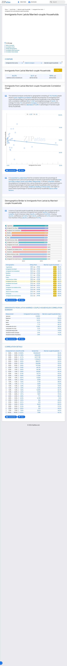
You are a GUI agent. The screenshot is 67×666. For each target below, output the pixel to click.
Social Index (12, 9)
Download (58, 111)
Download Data (12, 170)
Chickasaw (8, 293)
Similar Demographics (11, 48)
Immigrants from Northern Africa (13, 287)
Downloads (34, 2)
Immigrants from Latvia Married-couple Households (17, 11)
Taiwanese (8, 289)
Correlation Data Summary (12, 50)
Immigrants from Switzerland (12, 271)
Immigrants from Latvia (37, 9)
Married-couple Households (24, 9)
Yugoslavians (9, 267)
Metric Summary (10, 45)
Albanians (8, 275)
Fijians (7, 277)
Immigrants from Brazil (11, 269)
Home (6, 9)
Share (22, 170)
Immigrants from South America (13, 295)
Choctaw (8, 285)
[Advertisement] (19, 29)
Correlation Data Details (12, 52)
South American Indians (11, 279)
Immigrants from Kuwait (11, 283)
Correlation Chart (10, 47)
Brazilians (8, 273)
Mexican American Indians (12, 291)
